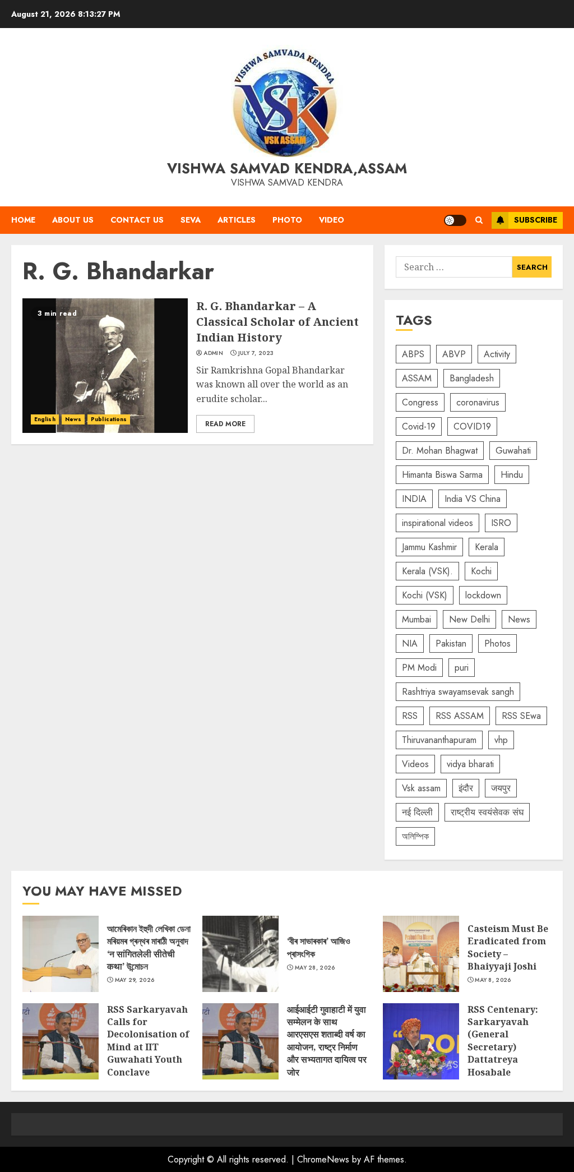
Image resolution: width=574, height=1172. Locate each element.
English (44, 419)
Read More (225, 424)
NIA (410, 643)
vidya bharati (470, 764)
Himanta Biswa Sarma (442, 474)
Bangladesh (472, 378)
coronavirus (477, 402)
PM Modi (419, 667)
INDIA (414, 498)
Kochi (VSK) (424, 595)
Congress (420, 402)
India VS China (473, 498)
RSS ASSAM (460, 715)
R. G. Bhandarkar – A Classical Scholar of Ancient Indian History (105, 365)
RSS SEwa (521, 715)
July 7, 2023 (256, 353)
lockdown (483, 595)
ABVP (454, 354)
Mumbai (416, 619)
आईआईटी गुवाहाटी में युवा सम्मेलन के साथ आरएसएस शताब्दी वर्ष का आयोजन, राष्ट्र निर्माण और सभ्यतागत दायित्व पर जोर (240, 1041)
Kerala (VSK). (427, 571)
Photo (287, 219)
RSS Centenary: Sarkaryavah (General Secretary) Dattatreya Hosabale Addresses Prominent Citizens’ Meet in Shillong (421, 1041)
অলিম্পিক (415, 836)
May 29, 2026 (135, 980)
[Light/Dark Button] (455, 220)
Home (23, 219)
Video (331, 219)
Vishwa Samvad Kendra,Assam (287, 168)
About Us (73, 219)
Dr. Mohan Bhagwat (440, 450)
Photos (497, 643)
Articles (236, 219)
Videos (415, 764)
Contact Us (137, 219)
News (73, 419)
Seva (190, 219)
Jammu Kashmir (429, 547)
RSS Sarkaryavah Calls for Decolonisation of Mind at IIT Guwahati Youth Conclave (60, 1041)
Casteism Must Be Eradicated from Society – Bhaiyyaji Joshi (421, 954)
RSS (410, 715)
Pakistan (451, 643)
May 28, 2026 (315, 968)
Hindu (512, 474)
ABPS (413, 354)
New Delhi (469, 619)
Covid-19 (419, 426)
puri (462, 667)
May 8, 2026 (493, 980)
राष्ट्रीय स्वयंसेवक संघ (487, 812)
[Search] (479, 220)
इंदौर (466, 788)
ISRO (501, 522)
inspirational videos (437, 522)
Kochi (481, 571)
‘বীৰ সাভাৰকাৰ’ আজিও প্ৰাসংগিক (240, 954)
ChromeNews (323, 1159)
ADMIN (213, 353)
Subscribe (535, 219)
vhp (501, 739)
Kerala (486, 547)
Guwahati (513, 450)
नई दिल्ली (417, 812)
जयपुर (501, 788)
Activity (497, 354)
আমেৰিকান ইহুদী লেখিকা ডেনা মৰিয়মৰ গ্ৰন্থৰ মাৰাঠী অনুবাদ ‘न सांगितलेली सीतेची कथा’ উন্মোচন (60, 954)
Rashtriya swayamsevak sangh (458, 691)
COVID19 (472, 426)
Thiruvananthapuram (439, 739)
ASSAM (417, 378)
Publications (109, 419)
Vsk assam (421, 788)
